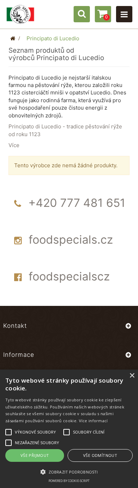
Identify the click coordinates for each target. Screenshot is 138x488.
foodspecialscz (69, 276)
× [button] (131, 375)
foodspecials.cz (71, 239)
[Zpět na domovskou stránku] (12, 38)
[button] (69, 471)
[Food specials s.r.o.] (20, 14)
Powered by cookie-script (69, 480)
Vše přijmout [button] (35, 455)
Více (13, 145)
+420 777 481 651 (76, 203)
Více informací (93, 420)
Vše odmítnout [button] (100, 455)
